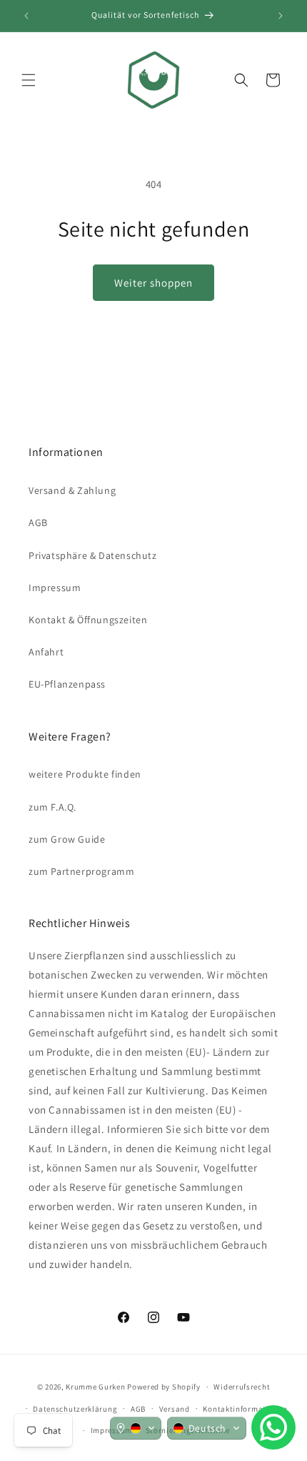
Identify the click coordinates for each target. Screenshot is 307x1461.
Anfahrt (46, 651)
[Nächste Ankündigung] (280, 15)
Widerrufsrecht (241, 1387)
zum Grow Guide (67, 839)
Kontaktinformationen (245, 1409)
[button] (28, 80)
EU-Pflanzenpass (67, 684)
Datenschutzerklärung (75, 1409)
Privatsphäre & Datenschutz (93, 555)
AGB (38, 522)
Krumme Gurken (95, 1387)
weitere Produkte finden (85, 774)
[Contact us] (273, 1427)
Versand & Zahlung (72, 490)
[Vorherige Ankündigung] (26, 15)
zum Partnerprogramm (81, 871)
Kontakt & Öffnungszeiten (88, 619)
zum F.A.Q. (52, 807)
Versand (174, 1409)
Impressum (55, 587)
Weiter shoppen (153, 282)
